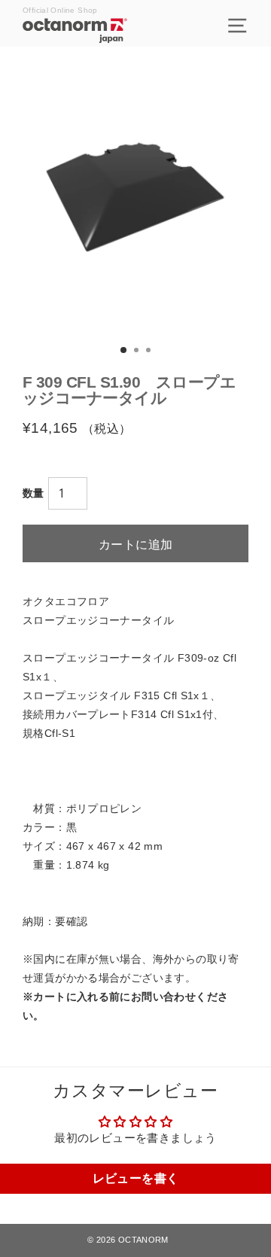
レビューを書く (136, 1178)
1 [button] (124, 351)
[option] (135, 197)
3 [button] (150, 351)
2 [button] (138, 351)
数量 (33, 493)
